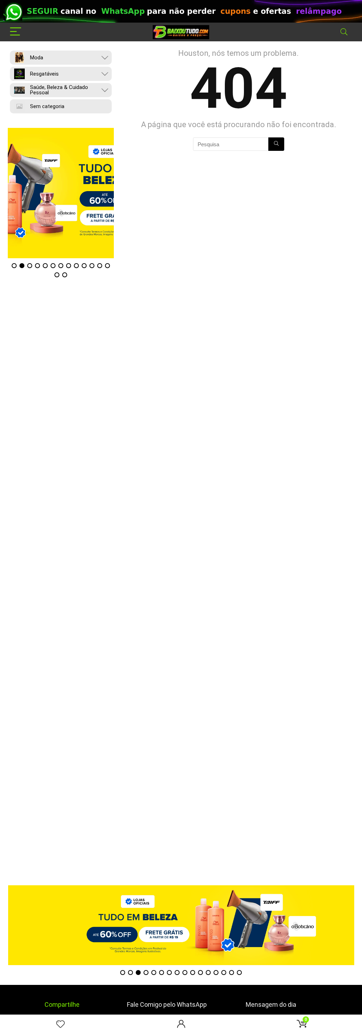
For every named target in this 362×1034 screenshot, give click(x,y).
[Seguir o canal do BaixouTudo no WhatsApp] (181, 11)
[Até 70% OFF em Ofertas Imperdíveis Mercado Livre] (78, 193)
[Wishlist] (60, 1024)
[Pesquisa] (276, 144)
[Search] (343, 32)
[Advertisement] (181, 835)
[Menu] (15, 32)
